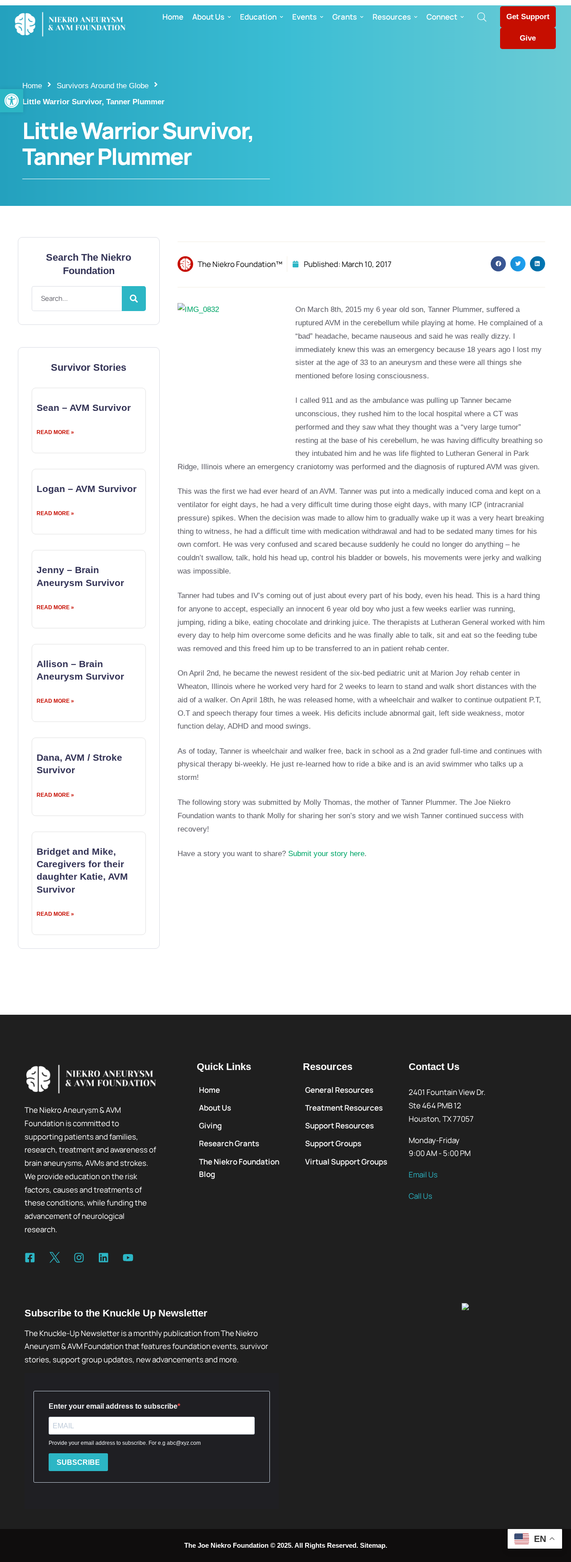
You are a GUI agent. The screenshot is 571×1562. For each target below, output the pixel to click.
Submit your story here (326, 853)
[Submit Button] (134, 298)
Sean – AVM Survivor (84, 407)
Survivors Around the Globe (103, 86)
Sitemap (372, 1545)
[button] (11, 100)
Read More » (55, 432)
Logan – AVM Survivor (87, 489)
